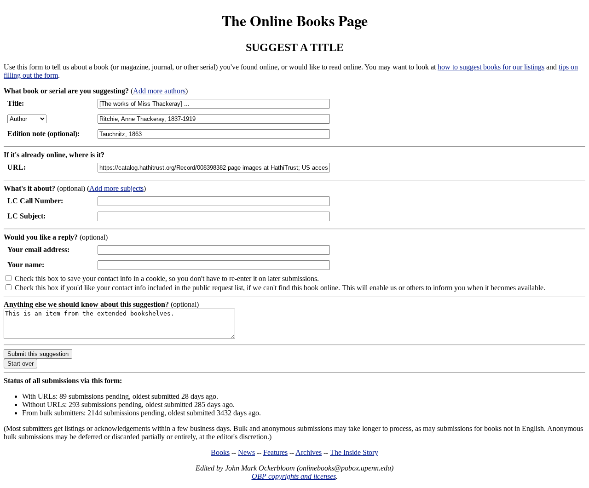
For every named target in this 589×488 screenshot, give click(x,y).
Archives (308, 452)
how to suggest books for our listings (491, 67)
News (246, 452)
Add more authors (159, 91)
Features (275, 452)
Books (220, 452)
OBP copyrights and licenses (294, 476)
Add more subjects (116, 188)
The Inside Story (354, 452)
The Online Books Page (295, 20)
